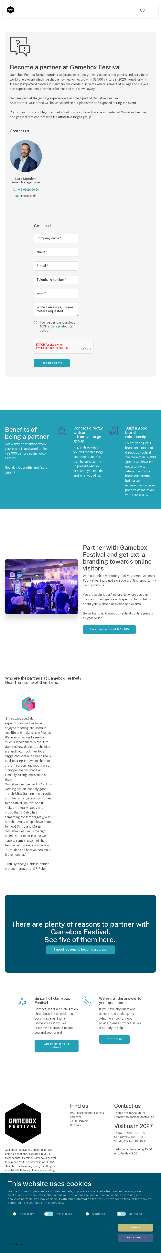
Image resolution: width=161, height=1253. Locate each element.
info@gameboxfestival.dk (138, 1116)
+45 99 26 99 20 (28, 189)
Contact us (114, 1039)
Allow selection (135, 1237)
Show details (18, 1244)
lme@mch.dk (28, 195)
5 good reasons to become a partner (80, 950)
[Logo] (10, 10)
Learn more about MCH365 (109, 629)
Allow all (135, 1227)
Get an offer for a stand (56, 1045)
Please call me (51, 363)
